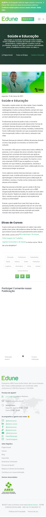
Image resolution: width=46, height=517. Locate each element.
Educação (10, 257)
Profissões (36, 262)
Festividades (34, 257)
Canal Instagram (12, 439)
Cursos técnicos (23, 271)
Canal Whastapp (11, 436)
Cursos (4, 451)
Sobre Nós (5, 458)
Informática (19, 266)
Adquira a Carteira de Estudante (13, 469)
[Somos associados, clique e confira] (10, 486)
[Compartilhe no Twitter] (22, 276)
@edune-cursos (11, 424)
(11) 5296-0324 (11, 397)
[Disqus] (23, 321)
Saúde (5, 74)
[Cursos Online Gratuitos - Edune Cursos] (11, 19)
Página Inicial (8, 55)
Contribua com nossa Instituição (13, 472)
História (17, 262)
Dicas (29, 266)
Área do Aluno (28, 19)
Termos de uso (33, 511)
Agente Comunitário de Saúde (14, 242)
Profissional (22, 257)
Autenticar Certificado (9, 462)
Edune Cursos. (33, 505)
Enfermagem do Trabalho (12, 238)
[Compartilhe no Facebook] (17, 276)
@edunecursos (11, 421)
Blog (3, 454)
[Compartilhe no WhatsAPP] (28, 276)
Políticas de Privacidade (17, 511)
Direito (26, 262)
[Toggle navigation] (39, 19)
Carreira (38, 266)
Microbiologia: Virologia (29, 234)
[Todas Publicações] (23, 356)
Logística (8, 266)
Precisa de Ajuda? (8, 465)
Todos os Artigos (22, 55)
